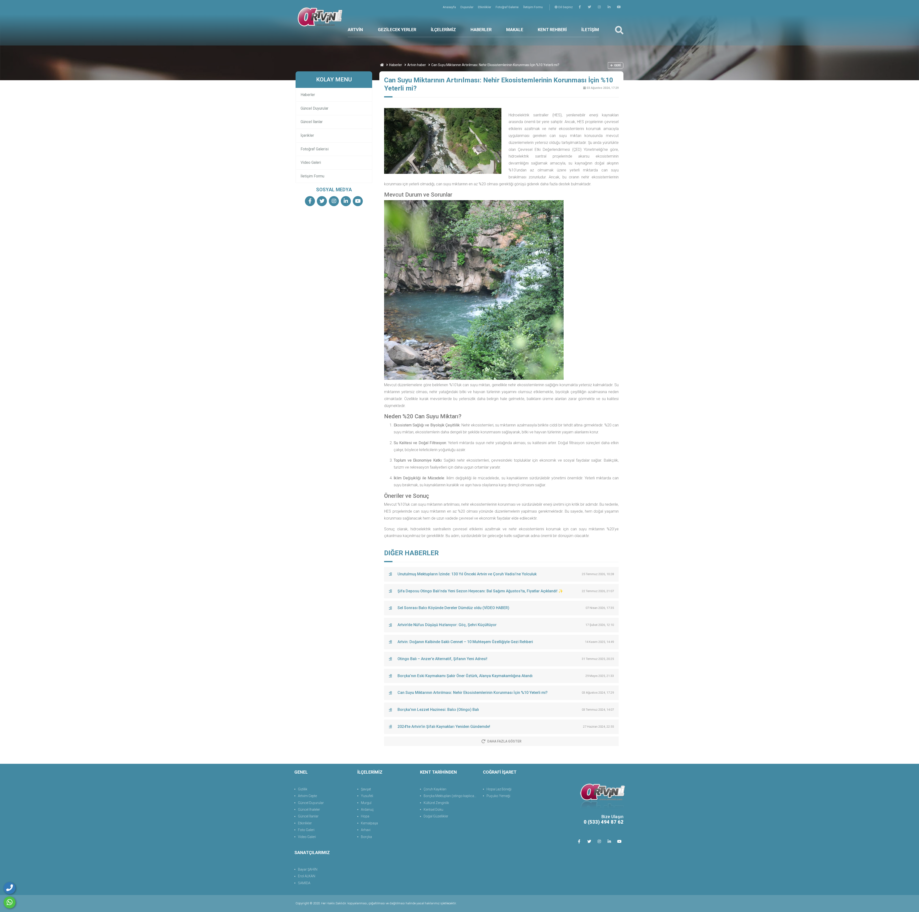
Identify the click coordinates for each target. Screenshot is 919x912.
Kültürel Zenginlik (436, 803)
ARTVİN (355, 29)
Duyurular (467, 7)
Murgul (366, 803)
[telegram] (589, 7)
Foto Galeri (306, 830)
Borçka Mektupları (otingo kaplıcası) (451, 796)
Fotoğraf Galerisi (507, 7)
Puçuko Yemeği (498, 796)
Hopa (365, 816)
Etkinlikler (485, 7)
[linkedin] (609, 7)
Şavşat (366, 789)
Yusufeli (367, 796)
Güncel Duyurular (314, 108)
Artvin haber (416, 65)
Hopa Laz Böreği (499, 789)
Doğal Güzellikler (436, 816)
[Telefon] (10, 888)
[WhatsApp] (10, 902)
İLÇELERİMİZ (443, 29)
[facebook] (579, 7)
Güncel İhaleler (309, 809)
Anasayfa (450, 7)
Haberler (395, 65)
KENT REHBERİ (552, 29)
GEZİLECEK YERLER (397, 29)
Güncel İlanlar (312, 121)
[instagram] (599, 7)
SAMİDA (304, 883)
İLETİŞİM (590, 29)
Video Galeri (311, 162)
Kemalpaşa (369, 823)
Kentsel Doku (433, 809)
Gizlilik (302, 789)
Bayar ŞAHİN (307, 869)
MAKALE (514, 29)
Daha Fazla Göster (504, 741)
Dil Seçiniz (565, 7)
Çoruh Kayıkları (435, 789)
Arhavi (365, 830)
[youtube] (619, 7)
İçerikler (307, 135)
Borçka (366, 837)
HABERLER (481, 29)
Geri (617, 65)
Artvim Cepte (307, 796)
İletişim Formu (533, 7)
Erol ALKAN (306, 876)
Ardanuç (367, 809)
